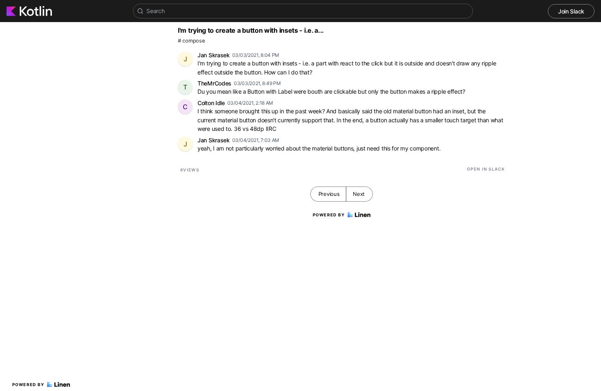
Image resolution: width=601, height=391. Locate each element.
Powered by (28, 384)
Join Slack (571, 11)
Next (359, 194)
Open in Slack (486, 168)
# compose (191, 41)
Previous (329, 194)
